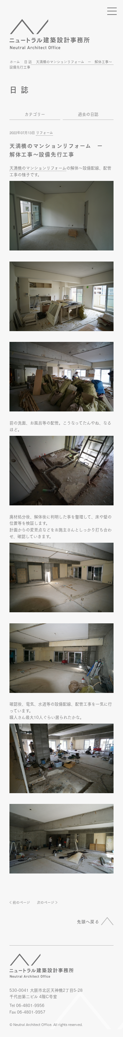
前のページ (21, 902)
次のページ (45, 902)
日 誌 (28, 62)
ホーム (15, 62)
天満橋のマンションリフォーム (37, 167)
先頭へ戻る (88, 921)
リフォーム (44, 132)
